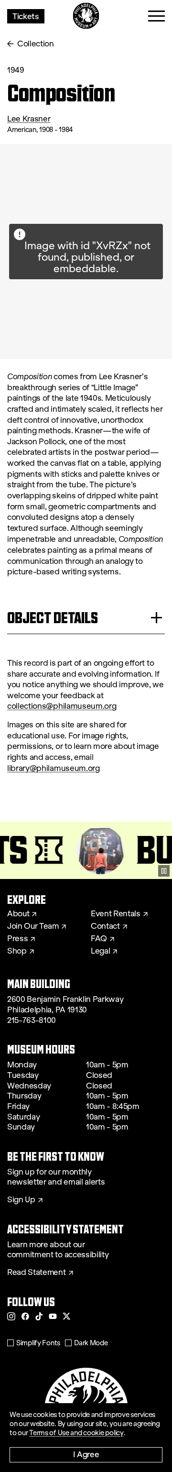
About (18, 914)
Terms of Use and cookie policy (76, 1433)
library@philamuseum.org (53, 768)
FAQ (99, 939)
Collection (35, 43)
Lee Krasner (28, 118)
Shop (17, 951)
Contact (105, 926)
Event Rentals (115, 914)
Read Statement (36, 1272)
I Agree (86, 1454)
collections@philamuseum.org (61, 706)
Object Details (52, 618)
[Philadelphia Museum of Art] (86, 16)
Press (17, 939)
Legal (100, 951)
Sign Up (21, 1200)
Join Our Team (33, 926)
